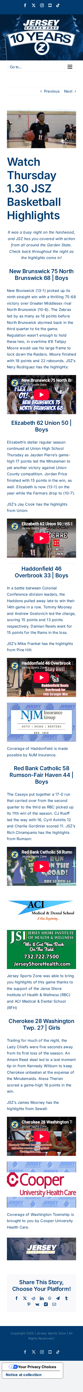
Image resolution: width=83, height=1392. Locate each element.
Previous (51, 91)
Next (68, 91)
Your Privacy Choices (37, 1366)
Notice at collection (24, 1374)
